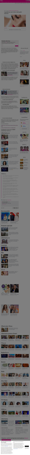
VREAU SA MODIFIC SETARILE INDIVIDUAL (27, 448)
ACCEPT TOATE (27, 446)
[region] (15, 448)
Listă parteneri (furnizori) (15, 448)
